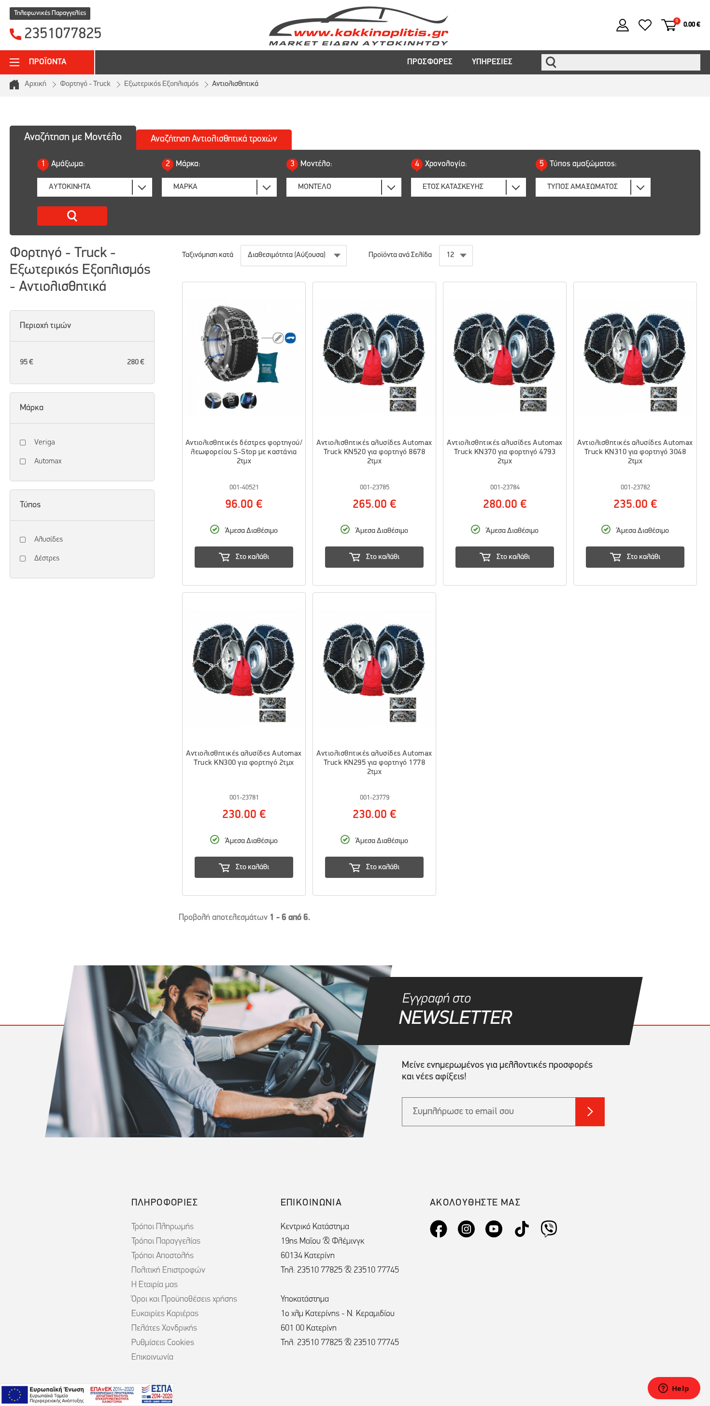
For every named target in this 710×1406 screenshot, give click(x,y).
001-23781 (244, 798)
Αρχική (35, 84)
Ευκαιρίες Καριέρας (165, 1314)
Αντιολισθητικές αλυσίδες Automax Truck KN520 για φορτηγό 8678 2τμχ (374, 452)
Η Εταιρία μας (154, 1285)
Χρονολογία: (441, 164)
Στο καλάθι (252, 557)
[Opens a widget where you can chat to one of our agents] (673, 1389)
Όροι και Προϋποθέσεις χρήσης (184, 1299)
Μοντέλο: (311, 164)
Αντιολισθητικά (235, 84)
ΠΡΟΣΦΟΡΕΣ (430, 62)
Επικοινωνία (152, 1357)
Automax (47, 461)
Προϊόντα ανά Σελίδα (400, 255)
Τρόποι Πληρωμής (162, 1227)
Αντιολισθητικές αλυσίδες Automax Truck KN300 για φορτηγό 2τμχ (243, 758)
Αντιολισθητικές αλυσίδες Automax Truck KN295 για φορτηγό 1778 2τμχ (374, 763)
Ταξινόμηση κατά (207, 255)
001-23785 (374, 487)
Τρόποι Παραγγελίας (165, 1241)
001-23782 (635, 487)
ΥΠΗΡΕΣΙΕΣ (492, 62)
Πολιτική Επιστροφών (168, 1270)
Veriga (44, 442)
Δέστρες (46, 558)
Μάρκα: (183, 164)
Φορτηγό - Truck (85, 84)
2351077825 (62, 34)
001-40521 (244, 487)
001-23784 (505, 487)
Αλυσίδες (48, 540)
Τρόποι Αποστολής (162, 1256)
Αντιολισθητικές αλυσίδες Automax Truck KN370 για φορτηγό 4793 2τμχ (504, 452)
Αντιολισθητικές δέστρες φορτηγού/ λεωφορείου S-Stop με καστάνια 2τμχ (244, 452)
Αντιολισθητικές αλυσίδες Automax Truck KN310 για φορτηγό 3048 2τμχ (635, 452)
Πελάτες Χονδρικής (164, 1328)
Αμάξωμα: (63, 164)
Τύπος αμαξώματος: (578, 164)
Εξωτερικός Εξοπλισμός (161, 84)
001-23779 (374, 798)
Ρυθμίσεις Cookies (162, 1343)
